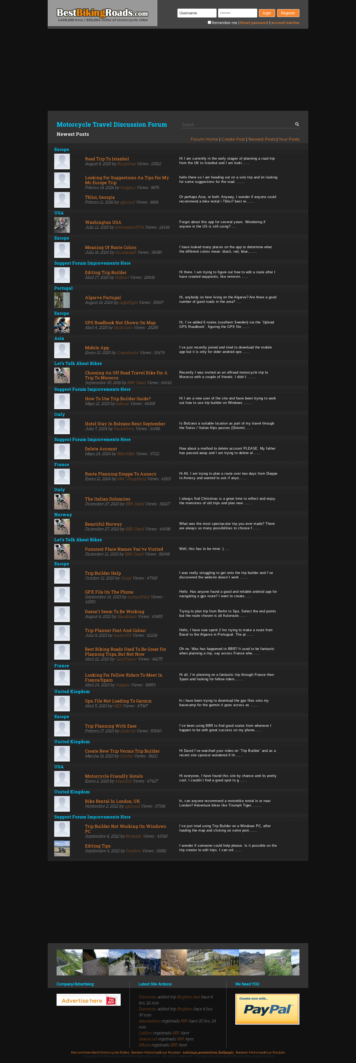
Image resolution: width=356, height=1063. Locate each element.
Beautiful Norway (103, 524)
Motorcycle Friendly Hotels (114, 776)
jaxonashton (150, 1020)
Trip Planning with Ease (111, 726)
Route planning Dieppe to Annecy (121, 474)
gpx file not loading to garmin (118, 701)
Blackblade (127, 616)
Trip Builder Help (103, 573)
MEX (117, 705)
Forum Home (204, 139)
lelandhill (123, 780)
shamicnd (148, 1038)
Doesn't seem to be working (114, 611)
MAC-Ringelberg (131, 478)
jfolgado (123, 684)
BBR (184, 1020)
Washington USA (103, 222)
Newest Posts (261, 139)
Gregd (126, 577)
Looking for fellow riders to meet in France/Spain (123, 677)
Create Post (233, 139)
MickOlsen (123, 327)
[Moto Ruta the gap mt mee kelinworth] (278, 962)
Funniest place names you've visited (124, 549)
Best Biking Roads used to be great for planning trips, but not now (125, 651)
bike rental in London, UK (112, 801)
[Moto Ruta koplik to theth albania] (122, 962)
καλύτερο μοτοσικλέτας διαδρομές (208, 1052)
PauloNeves (124, 428)
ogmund (127, 202)
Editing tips (98, 846)
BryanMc (134, 836)
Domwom (148, 996)
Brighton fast (188, 996)
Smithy (126, 755)
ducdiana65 (125, 252)
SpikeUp (127, 730)
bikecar (122, 403)
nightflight (128, 302)
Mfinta (145, 1044)
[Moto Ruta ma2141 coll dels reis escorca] (174, 962)
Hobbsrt (122, 277)
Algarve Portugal (103, 297)
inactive (285, 22)
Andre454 (122, 635)
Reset (254, 22)
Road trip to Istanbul (107, 158)
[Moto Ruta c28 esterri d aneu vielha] (200, 962)
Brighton (184, 1008)
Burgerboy (126, 163)
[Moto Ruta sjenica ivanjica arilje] (96, 962)
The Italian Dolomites (107, 499)
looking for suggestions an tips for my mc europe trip (127, 180)
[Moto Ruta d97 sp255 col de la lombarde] (252, 962)
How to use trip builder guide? (118, 398)
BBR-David (136, 382)
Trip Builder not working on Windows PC (125, 828)
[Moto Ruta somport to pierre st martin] (148, 962)
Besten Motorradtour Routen (156, 1052)
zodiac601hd (138, 596)
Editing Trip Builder (106, 272)
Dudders (133, 850)
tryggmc (128, 187)
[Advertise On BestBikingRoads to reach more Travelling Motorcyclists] (89, 999)
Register (288, 13)
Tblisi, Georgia (100, 197)
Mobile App (97, 347)
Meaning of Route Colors (110, 247)
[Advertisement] (178, 65)
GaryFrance (126, 658)
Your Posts (289, 139)
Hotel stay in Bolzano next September (125, 423)
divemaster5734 (129, 227)
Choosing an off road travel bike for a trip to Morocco (126, 375)
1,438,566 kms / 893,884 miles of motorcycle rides (103, 20)
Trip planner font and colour (115, 630)
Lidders (146, 1032)
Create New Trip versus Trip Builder (122, 751)
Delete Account (101, 448)
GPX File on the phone (109, 592)
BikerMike (126, 453)
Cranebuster (128, 352)
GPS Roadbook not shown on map (120, 322)
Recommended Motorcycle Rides (100, 1052)
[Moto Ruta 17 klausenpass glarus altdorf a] (70, 962)
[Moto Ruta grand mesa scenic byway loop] (226, 962)
